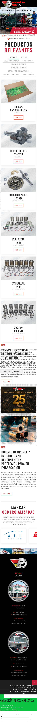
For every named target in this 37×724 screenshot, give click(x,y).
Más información (18, 374)
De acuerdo (6, 371)
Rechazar (17, 371)
